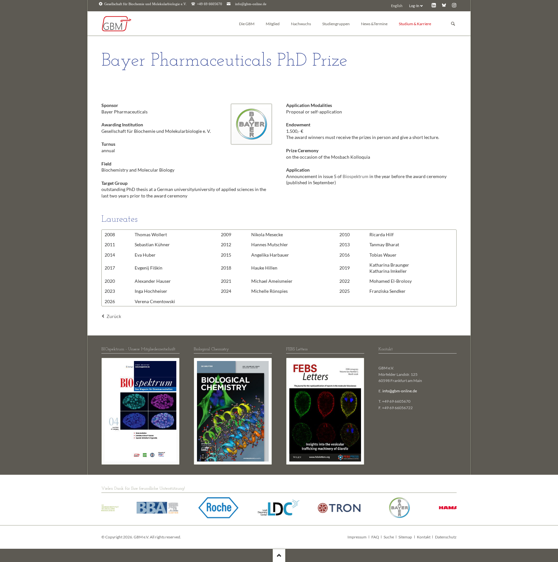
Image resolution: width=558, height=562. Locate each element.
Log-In (414, 6)
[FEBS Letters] (325, 411)
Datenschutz (446, 537)
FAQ (375, 537)
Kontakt (423, 537)
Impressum (357, 537)
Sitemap (405, 537)
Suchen (453, 23)
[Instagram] (454, 5)
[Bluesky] (444, 5)
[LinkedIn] (434, 5)
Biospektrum (356, 176)
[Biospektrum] (140, 411)
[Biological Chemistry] (233, 411)
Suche (389, 537)
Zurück (114, 316)
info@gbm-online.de (250, 4)
